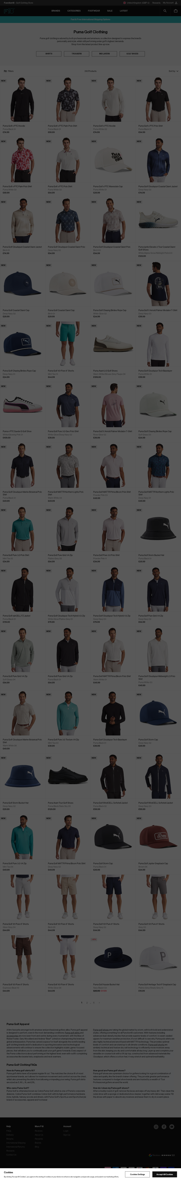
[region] (90, 1175)
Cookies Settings (137, 1174)
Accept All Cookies (164, 1174)
